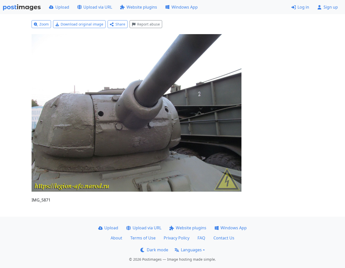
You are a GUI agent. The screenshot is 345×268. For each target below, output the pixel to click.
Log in (303, 7)
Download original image (82, 24)
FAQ (201, 238)
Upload (62, 7)
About (116, 238)
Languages (191, 250)
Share (120, 24)
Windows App (184, 7)
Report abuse (148, 24)
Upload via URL (97, 7)
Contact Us (223, 238)
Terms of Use (143, 238)
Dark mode (157, 250)
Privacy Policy (176, 238)
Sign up (331, 7)
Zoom (44, 24)
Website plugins (142, 7)
